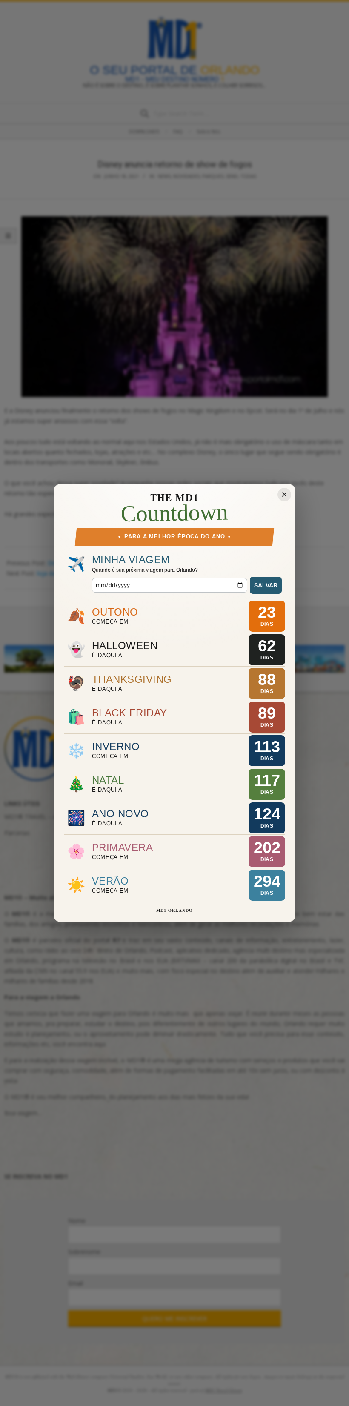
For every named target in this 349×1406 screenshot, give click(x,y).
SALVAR (265, 585)
